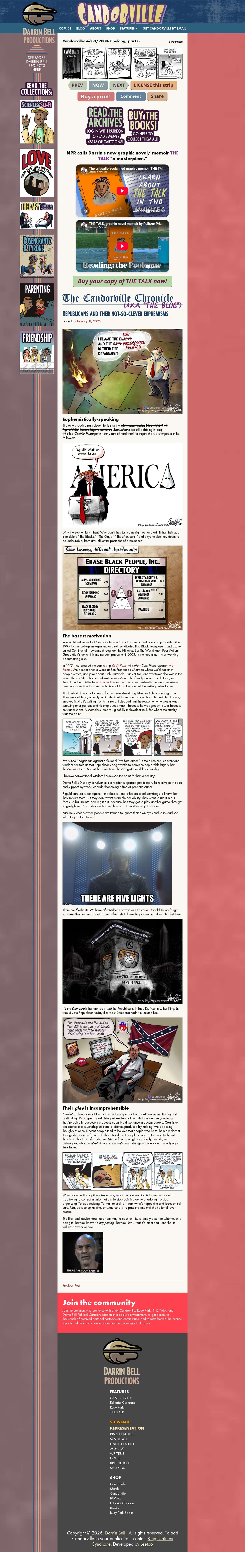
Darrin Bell (115, 1533)
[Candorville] (122, 14)
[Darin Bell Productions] (40, 22)
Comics (65, 28)
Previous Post (71, 1285)
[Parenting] (37, 304)
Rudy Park (119, 665)
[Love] (37, 173)
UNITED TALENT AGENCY (122, 1446)
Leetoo (146, 1544)
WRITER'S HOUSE (117, 1456)
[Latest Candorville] (98, 85)
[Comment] (131, 96)
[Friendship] (37, 352)
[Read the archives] (105, 125)
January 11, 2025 (89, 321)
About (95, 28)
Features (127, 28)
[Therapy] (37, 215)
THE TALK (117, 1412)
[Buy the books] (143, 125)
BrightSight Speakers (120, 1465)
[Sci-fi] (37, 121)
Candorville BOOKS (118, 1495)
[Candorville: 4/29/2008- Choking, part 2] (77, 85)
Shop (110, 28)
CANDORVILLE (121, 1398)
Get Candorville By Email (164, 28)
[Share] (157, 96)
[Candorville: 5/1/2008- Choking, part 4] (119, 85)
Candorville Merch (118, 1486)
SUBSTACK (120, 1422)
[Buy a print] (96, 96)
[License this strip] (153, 85)
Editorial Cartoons (122, 1402)
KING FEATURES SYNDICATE (122, 1436)
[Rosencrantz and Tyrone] (37, 256)
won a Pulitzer (105, 682)
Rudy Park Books (121, 1512)
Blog (80, 28)
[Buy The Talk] (122, 281)
